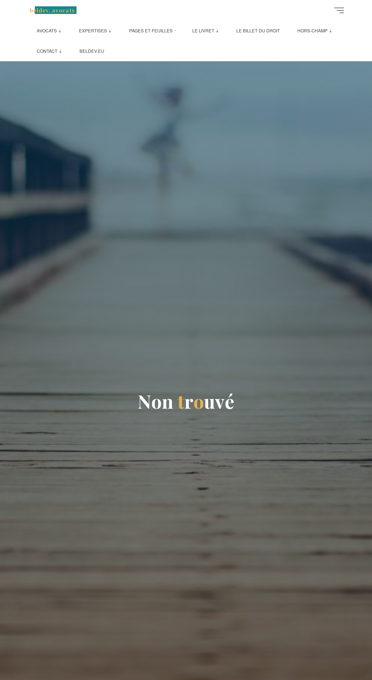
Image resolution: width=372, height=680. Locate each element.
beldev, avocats (52, 10)
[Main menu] (339, 10)
